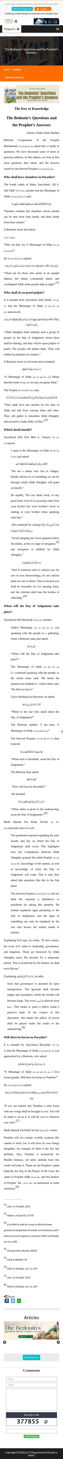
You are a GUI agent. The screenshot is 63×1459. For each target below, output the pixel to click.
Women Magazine (22, 8)
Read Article (31, 1357)
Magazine (9, 28)
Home (6, 69)
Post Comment (31, 1436)
